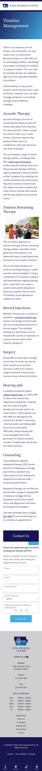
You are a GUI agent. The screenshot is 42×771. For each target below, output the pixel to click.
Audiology (21, 722)
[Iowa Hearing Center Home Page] (20, 5)
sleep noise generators (19, 161)
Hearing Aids (21, 726)
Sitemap (31, 754)
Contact (21, 732)
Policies (10, 754)
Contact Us (21, 618)
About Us (21, 719)
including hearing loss (26, 317)
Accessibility (21, 754)
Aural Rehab (21, 729)
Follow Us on (14, 656)
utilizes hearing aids (13, 394)
